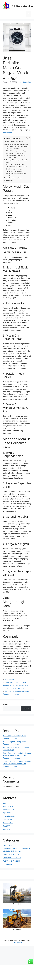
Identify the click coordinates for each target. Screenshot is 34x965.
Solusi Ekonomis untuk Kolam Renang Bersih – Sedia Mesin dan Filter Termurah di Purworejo (15, 685)
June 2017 (7, 829)
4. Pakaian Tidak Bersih (16, 153)
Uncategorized (11, 679)
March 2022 (7, 819)
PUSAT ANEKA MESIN (11, 861)
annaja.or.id (7, 132)
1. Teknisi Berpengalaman (16, 164)
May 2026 (6, 803)
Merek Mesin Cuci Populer (14, 142)
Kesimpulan (9, 180)
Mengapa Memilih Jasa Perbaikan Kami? (17, 161)
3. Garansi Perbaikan (15, 169)
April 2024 (7, 813)
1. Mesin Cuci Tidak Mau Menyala (18, 146)
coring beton (7, 845)
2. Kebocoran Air (14, 149)
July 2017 (6, 826)
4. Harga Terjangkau (15, 171)
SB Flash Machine (22, 6)
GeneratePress (17, 943)
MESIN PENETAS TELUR (12, 858)
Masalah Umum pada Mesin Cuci (16, 144)
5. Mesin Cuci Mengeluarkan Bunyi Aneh (17, 156)
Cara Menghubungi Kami (13, 178)
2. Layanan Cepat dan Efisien (18, 167)
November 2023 (9, 816)
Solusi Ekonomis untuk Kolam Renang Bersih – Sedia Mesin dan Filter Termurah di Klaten (17, 763)
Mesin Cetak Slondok (11, 854)
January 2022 (8, 823)
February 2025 (8, 810)
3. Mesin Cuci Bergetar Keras (18, 151)
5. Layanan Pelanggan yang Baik (17, 174)
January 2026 (8, 806)
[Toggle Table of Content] (27, 138)
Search (5, 704)
